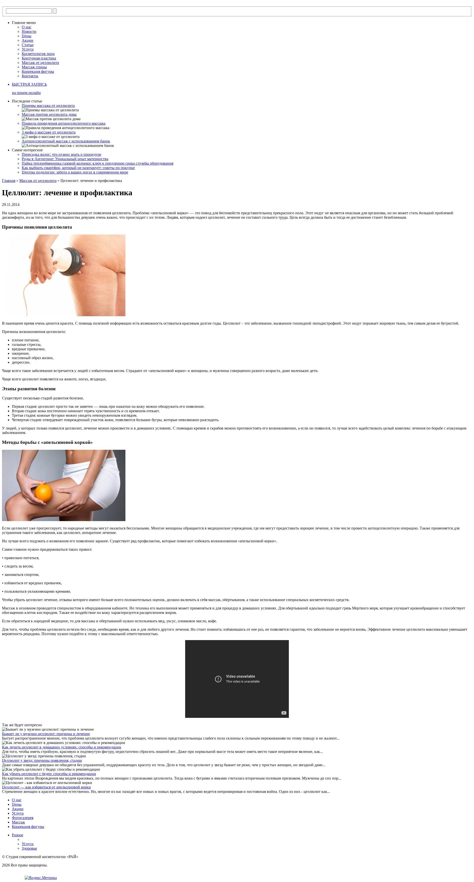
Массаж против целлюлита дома (49, 114)
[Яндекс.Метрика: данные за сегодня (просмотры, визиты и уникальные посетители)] (41, 878)
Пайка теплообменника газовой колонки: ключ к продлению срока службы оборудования (97, 163)
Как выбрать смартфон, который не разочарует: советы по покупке (78, 168)
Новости (29, 31)
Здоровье (29, 848)
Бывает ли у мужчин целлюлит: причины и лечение (46, 734)
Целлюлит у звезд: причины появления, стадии (42, 760)
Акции (27, 40)
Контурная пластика (39, 58)
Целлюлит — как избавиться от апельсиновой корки (46, 787)
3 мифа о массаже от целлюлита (49, 132)
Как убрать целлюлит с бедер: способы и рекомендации (49, 774)
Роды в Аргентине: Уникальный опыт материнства (65, 159)
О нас (26, 27)
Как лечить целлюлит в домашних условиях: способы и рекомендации (61, 747)
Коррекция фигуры (38, 71)
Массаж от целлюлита (40, 62)
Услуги (28, 49)
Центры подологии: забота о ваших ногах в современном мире (75, 172)
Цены (26, 36)
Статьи (28, 45)
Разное (17, 835)
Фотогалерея (22, 818)
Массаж (18, 822)
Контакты (30, 76)
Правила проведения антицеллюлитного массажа (63, 123)
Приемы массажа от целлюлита (48, 105)
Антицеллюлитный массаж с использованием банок (66, 141)
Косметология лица (38, 54)
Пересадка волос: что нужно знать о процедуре (61, 154)
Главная (8, 180)
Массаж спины (34, 67)
